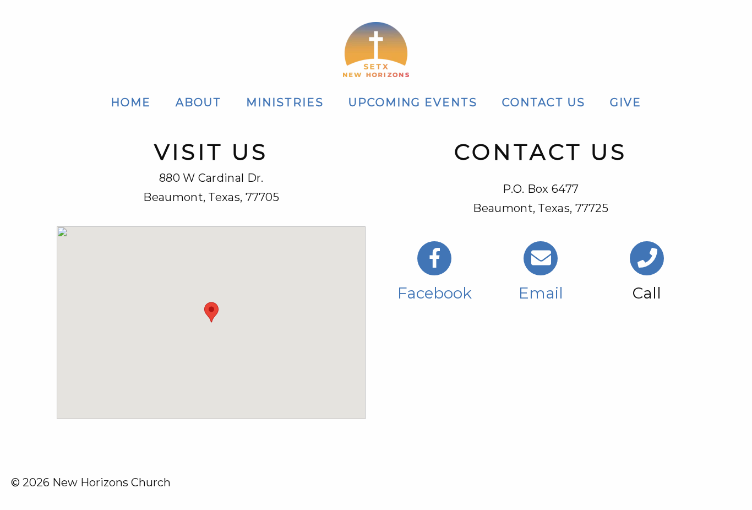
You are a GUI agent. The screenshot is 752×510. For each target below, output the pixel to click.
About (198, 102)
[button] (211, 312)
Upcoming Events (412, 102)
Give (625, 102)
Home (131, 102)
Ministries (285, 102)
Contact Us (543, 102)
